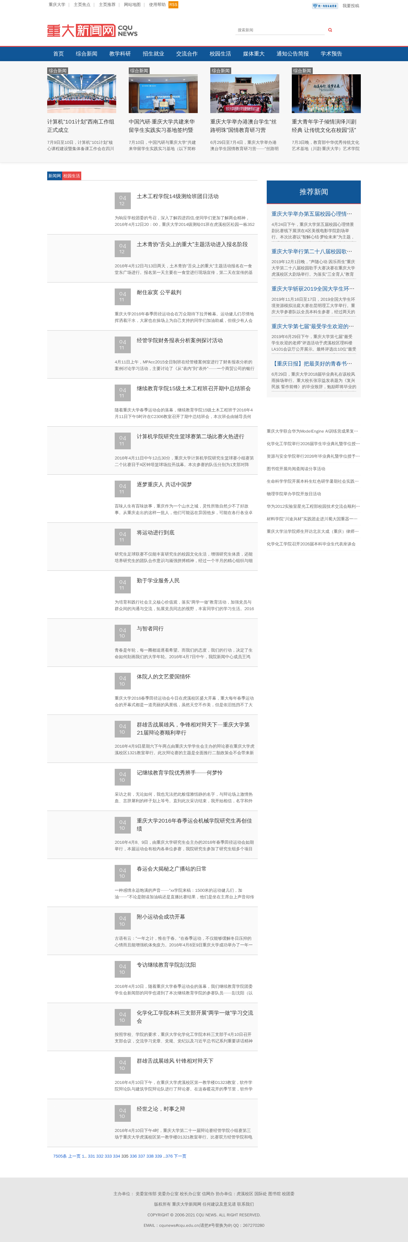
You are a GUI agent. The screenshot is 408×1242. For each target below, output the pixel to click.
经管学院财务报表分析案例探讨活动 (180, 340)
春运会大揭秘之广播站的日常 (172, 868)
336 (133, 1156)
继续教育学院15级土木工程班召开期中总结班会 (194, 388)
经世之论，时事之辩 (161, 1109)
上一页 (74, 1156)
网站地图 (132, 4)
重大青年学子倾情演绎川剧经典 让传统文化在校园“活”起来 (324, 129)
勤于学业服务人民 (158, 580)
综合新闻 (86, 53)
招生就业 (153, 53)
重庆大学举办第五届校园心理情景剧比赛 (320, 214)
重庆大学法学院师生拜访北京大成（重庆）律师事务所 (317, 531)
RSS (173, 4)
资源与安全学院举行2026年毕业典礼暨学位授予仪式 (315, 456)
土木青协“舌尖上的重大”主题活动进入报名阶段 (192, 244)
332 (99, 1156)
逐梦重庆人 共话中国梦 (164, 484)
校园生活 (220, 53)
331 (91, 1156)
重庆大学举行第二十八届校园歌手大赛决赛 (323, 251)
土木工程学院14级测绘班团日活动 (178, 196)
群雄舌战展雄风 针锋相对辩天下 (175, 1061)
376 (169, 1156)
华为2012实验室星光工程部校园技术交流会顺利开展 (315, 506)
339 (158, 1156)
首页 (58, 53)
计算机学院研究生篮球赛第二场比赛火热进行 (190, 436)
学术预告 (331, 53)
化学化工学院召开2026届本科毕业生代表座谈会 (311, 544)
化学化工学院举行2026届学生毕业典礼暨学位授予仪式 (317, 443)
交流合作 (187, 53)
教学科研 (120, 53)
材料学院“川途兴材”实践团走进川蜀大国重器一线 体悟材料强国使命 (329, 519)
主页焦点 (82, 4)
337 (141, 1156)
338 (150, 1156)
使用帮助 (157, 4)
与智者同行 (150, 628)
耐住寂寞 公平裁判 (159, 292)
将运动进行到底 (155, 532)
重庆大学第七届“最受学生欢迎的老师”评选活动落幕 (332, 326)
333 (108, 1156)
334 (116, 1156)
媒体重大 (254, 53)
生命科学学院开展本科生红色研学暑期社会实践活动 (315, 481)
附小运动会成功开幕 (161, 917)
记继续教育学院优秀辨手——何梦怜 (180, 772)
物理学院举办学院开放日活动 (294, 493)
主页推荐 (107, 4)
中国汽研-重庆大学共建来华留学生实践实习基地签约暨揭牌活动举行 (162, 129)
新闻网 (54, 175)
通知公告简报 (293, 53)
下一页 (180, 1156)
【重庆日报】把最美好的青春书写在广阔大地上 (328, 363)
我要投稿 (351, 5)
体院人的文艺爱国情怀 (164, 676)
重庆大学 (57, 4)
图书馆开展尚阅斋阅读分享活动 (296, 468)
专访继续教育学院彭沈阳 (166, 965)
